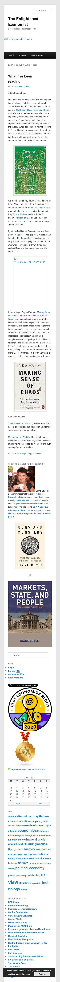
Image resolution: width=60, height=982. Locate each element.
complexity (36, 821)
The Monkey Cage (17, 963)
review (38, 453)
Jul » (41, 803)
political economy (29, 867)
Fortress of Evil (23, 217)
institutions (40, 854)
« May (17, 803)
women (24, 889)
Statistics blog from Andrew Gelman (26, 956)
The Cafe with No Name (19, 423)
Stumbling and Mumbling (21, 959)
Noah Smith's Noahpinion (21, 939)
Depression (24, 825)
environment (39, 835)
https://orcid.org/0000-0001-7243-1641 (28, 769)
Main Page (21, 453)
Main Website (37, 55)
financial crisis (35, 839)
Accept (42, 974)
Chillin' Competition (18, 912)
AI (9, 816)
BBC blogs (13, 902)
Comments (16, 674)
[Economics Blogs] (25, 766)
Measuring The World (18, 436)
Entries (14, 670)
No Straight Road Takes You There (32, 109)
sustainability (35, 883)
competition (23, 821)
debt (17, 825)
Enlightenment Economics (28, 500)
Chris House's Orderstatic (20, 915)
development (37, 825)
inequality (42, 849)
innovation (24, 854)
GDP (31, 844)
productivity (21, 875)
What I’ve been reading (20, 79)
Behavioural (25, 816)
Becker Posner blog (18, 905)
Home (11, 55)
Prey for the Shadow (17, 214)
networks (40, 863)
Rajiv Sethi (13, 949)
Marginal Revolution (18, 935)
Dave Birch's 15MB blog (20, 925)
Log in (11, 667)
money (32, 863)
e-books (12, 830)
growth (18, 849)
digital (48, 825)
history (29, 849)
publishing (33, 875)
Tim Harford (14, 966)
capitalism (41, 816)
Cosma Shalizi (15, 919)
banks (14, 816)
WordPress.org (15, 677)
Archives (22, 55)
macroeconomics (34, 858)
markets (22, 863)
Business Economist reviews (22, 908)
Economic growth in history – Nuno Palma (29, 929)
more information (23, 974)
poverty (12, 875)
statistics (24, 883)
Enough (28, 835)
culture (11, 825)
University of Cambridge (19, 497)
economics (27, 830)
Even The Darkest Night (39, 207)
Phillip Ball (13, 946)
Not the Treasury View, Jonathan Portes (27, 942)
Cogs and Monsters (22, 503)
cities (11, 821)
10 (17, 790)
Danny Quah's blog (17, 922)
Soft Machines (15, 952)
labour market (16, 858)
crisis (45, 821)
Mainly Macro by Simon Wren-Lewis (26, 932)
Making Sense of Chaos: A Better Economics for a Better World (29, 315)
